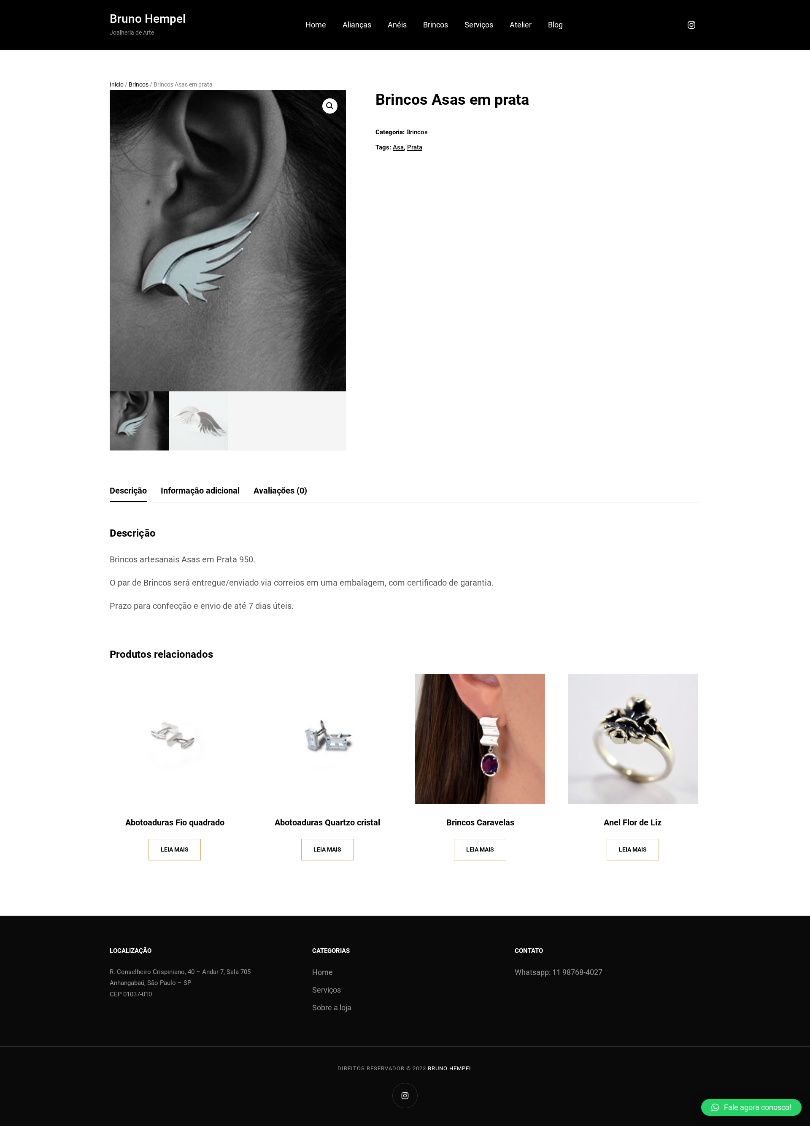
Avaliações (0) (280, 491)
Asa (398, 147)
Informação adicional (200, 491)
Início (117, 84)
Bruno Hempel (148, 19)
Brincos (138, 84)
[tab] (128, 490)
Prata (414, 147)
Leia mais (175, 849)
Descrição (128, 491)
